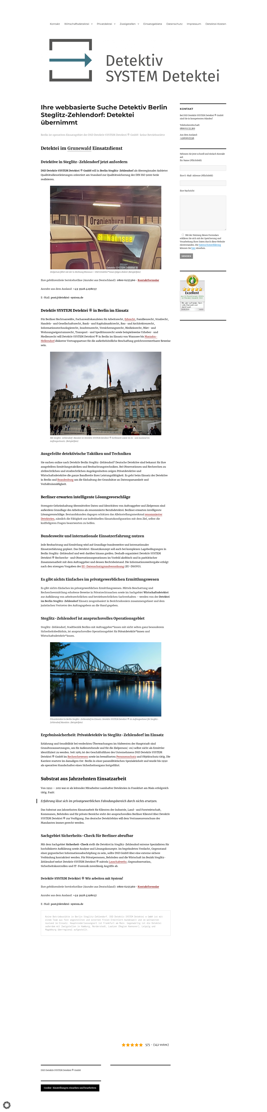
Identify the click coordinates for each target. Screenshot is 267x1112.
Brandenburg (65, 479)
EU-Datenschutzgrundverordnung (103, 566)
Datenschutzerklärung (210, 245)
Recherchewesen (78, 756)
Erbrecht (130, 319)
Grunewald (79, 148)
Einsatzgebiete (152, 23)
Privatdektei (104, 23)
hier (193, 248)
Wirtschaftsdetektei (76, 23)
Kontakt (55, 23)
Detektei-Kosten (216, 23)
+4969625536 (187, 138)
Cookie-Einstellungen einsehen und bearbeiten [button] (70, 1087)
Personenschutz (126, 756)
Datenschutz (174, 23)
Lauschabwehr (118, 861)
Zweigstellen (128, 23)
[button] (7, 1105)
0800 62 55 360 (187, 128)
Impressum (194, 23)
